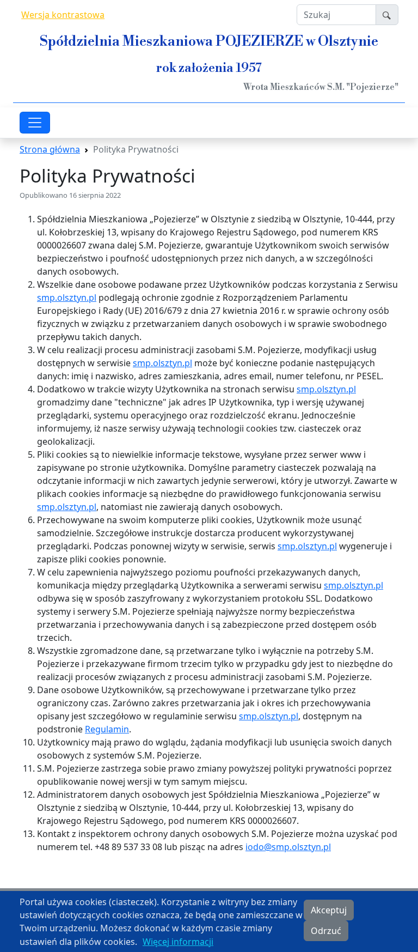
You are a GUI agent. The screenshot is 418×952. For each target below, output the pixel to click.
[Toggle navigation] (35, 123)
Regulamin (107, 729)
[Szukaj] (387, 14)
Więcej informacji (178, 942)
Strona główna (50, 149)
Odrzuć (326, 931)
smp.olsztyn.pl (66, 298)
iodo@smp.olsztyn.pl (288, 847)
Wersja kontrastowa (62, 15)
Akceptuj (329, 910)
